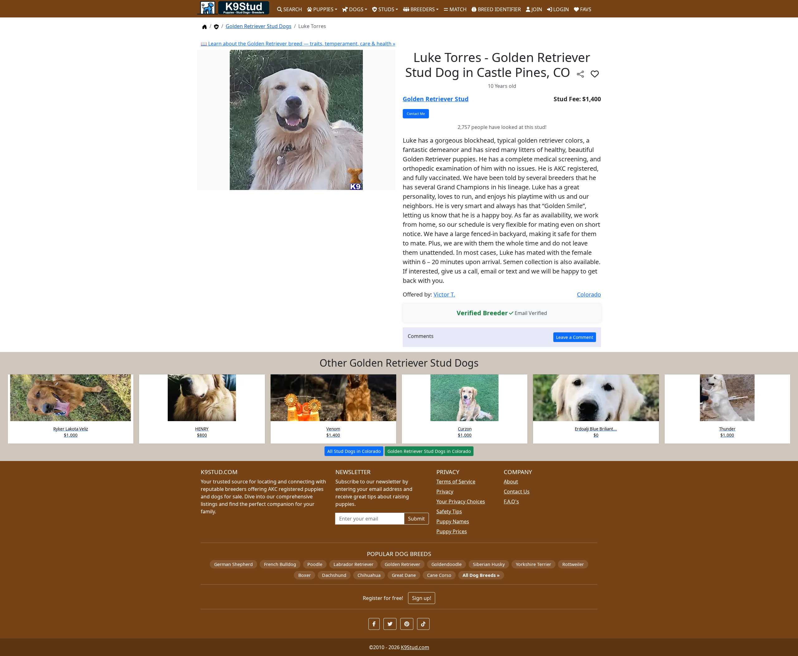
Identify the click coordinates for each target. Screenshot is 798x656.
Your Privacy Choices (460, 501)
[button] (595, 73)
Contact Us (517, 491)
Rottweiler (573, 564)
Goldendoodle (446, 564)
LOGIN (560, 9)
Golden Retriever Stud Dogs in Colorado (429, 451)
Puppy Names (452, 521)
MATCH (457, 9)
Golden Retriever (402, 564)
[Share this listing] (580, 73)
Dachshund (334, 575)
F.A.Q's (511, 501)
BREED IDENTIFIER (499, 9)
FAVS (585, 9)
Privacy (444, 491)
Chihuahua (369, 575)
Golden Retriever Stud (436, 99)
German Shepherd (233, 564)
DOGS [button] (355, 9)
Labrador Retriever (353, 564)
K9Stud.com (415, 647)
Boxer (304, 575)
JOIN (536, 9)
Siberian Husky (489, 564)
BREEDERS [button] (422, 9)
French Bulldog (280, 564)
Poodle (314, 564)
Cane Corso (439, 575)
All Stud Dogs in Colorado (354, 451)
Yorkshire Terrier (533, 564)
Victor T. (444, 294)
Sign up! (421, 598)
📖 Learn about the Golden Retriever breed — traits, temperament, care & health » (298, 43)
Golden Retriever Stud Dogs (258, 26)
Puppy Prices (451, 531)
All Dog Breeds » (481, 575)
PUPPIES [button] (323, 9)
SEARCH (292, 9)
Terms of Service (455, 481)
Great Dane (404, 575)
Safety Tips (449, 511)
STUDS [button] (385, 9)
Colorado (589, 294)
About (511, 481)
